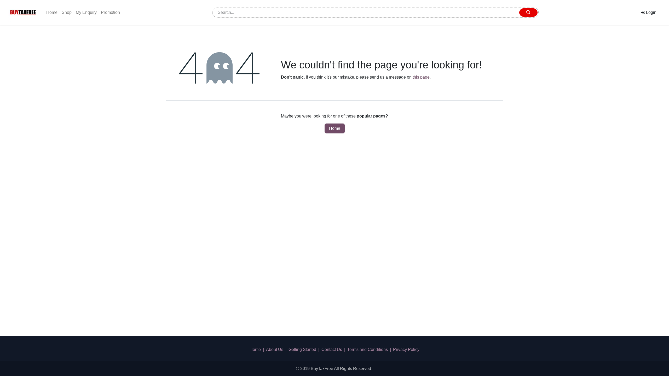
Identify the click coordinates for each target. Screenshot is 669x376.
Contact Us (331, 349)
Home (334, 128)
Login (650, 12)
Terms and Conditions (367, 349)
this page (421, 77)
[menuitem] (52, 12)
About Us (274, 349)
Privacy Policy (406, 349)
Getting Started (302, 349)
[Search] (528, 12)
